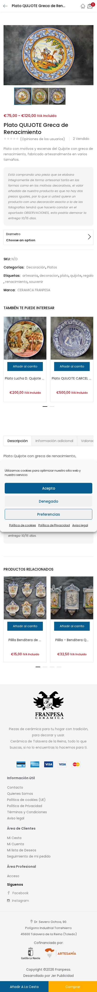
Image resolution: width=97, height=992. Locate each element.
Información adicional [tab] (54, 440)
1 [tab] (45, 406)
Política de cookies (22, 525)
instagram (20, 900)
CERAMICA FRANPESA (33, 290)
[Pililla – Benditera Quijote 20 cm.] (72, 597)
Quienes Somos (20, 793)
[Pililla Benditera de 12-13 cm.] (25, 597)
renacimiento (16, 281)
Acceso (13, 876)
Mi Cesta (14, 838)
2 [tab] (52, 406)
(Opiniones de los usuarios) (42, 139)
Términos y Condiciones (27, 812)
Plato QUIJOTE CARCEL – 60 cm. (72, 378)
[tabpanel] (25, 359)
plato (64, 275)
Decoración (35, 267)
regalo (88, 275)
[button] (89, 6)
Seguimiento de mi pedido (29, 856)
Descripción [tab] (18, 440)
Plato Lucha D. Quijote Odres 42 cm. (25, 378)
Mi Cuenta (15, 844)
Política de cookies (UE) (26, 799)
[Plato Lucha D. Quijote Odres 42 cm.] (25, 337)
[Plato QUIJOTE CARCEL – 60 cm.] (72, 337)
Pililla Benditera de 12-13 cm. (25, 640)
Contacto (15, 787)
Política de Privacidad (54, 525)
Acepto (48, 488)
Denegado (48, 501)
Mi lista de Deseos (21, 850)
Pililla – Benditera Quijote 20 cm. (72, 640)
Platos (52, 267)
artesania (30, 275)
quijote (75, 275)
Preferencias (48, 514)
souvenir (36, 281)
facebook (20, 893)
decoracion (49, 275)
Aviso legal (80, 525)
